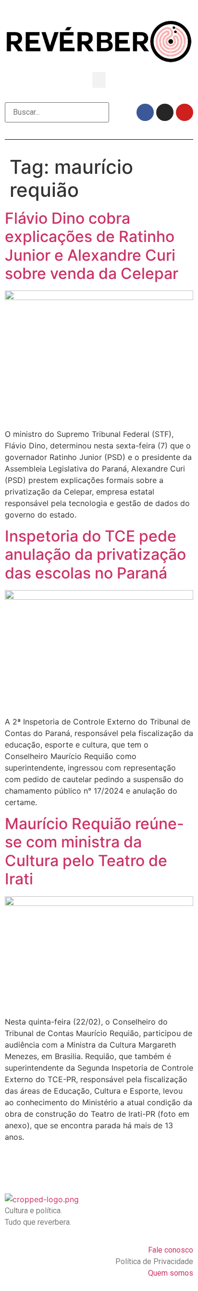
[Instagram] (164, 112)
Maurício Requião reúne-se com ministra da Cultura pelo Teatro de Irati (94, 851)
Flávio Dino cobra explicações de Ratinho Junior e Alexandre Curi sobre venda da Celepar (91, 246)
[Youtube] (184, 112)
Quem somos (170, 1273)
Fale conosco (170, 1250)
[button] (99, 80)
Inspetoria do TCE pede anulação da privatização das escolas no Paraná (95, 554)
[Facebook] (145, 112)
